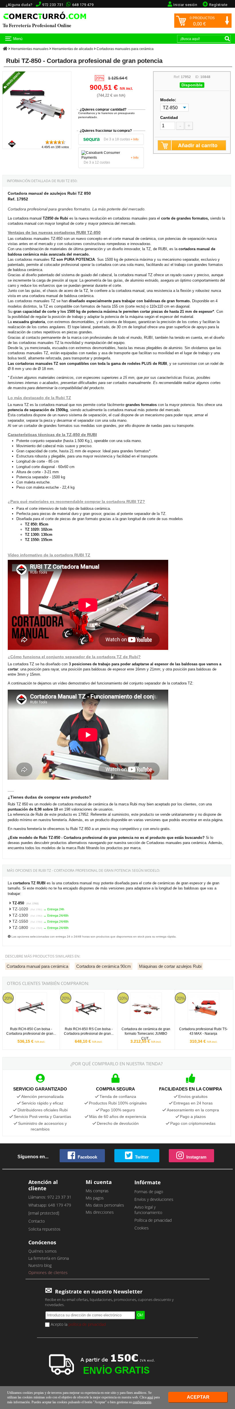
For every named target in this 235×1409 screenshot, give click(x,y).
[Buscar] (227, 38)
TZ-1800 (27, 927)
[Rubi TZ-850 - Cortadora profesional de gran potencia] (36, 136)
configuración (142, 1402)
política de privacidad (87, 1324)
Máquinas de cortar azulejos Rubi (170, 966)
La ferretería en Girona (48, 1258)
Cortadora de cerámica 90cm (103, 966)
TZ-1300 (27, 915)
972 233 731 (53, 5)
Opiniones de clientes (48, 1272)
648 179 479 (83, 5)
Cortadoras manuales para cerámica (125, 49)
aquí (150, 1397)
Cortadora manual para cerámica (37, 966)
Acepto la (78, 1324)
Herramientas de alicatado (72, 49)
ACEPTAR (198, 1397)
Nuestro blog (40, 1265)
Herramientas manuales (29, 49)
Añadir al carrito (198, 145)
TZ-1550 (27, 921)
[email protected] (43, 1213)
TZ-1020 (27, 909)
